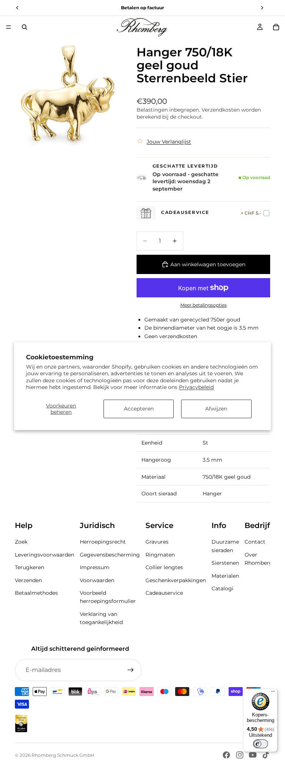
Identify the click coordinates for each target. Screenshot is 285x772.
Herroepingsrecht (103, 542)
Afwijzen (216, 408)
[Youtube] (252, 754)
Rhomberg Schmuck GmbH (63, 755)
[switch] (260, 743)
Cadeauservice (164, 593)
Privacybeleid (196, 386)
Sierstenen (225, 563)
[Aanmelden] (130, 670)
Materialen (225, 576)
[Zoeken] (24, 27)
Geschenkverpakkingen (175, 580)
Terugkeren (29, 567)
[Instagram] (239, 754)
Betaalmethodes (36, 593)
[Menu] (8, 27)
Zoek (21, 542)
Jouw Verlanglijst (169, 141)
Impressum (94, 567)
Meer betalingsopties (203, 305)
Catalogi (222, 588)
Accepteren (139, 408)
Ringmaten (160, 554)
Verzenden (28, 580)
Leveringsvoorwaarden (44, 554)
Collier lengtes (164, 567)
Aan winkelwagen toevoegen (207, 264)
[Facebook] (226, 754)
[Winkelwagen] (276, 27)
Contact (255, 542)
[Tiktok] (265, 754)
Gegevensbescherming (110, 554)
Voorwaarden (97, 580)
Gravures (156, 542)
